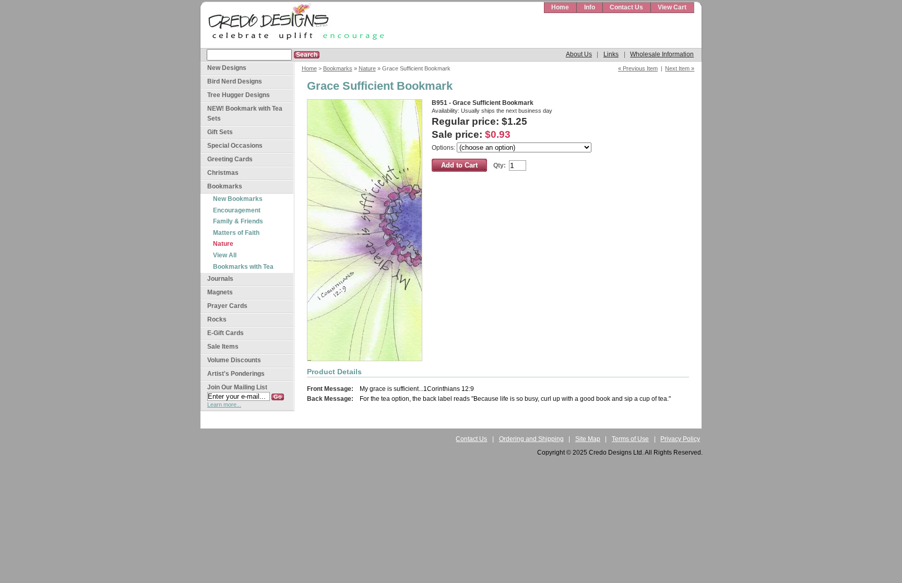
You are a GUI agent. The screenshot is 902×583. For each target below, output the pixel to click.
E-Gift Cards (225, 333)
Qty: (499, 165)
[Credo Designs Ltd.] (294, 25)
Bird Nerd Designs (234, 81)
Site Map (587, 439)
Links (611, 54)
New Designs (226, 68)
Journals (220, 278)
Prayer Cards (227, 306)
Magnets (220, 292)
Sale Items (223, 346)
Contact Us (626, 7)
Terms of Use (630, 439)
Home (560, 7)
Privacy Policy (680, 439)
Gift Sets (220, 132)
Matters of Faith (236, 232)
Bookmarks (337, 68)
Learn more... (224, 404)
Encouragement (236, 210)
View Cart (672, 7)
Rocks (217, 319)
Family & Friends (238, 221)
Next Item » (679, 68)
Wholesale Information (662, 54)
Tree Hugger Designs (238, 95)
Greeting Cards (230, 159)
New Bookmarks (238, 199)
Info (589, 7)
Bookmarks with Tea (243, 266)
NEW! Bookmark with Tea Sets (244, 113)
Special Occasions (235, 145)
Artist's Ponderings (236, 373)
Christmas (223, 172)
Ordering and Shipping (531, 439)
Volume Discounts (234, 360)
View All (224, 255)
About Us (579, 54)
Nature (367, 68)
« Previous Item (638, 68)
